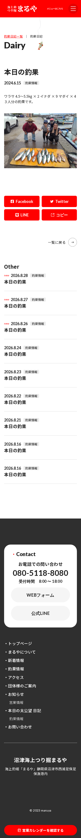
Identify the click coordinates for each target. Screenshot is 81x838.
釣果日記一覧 (13, 36)
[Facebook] (22, 201)
